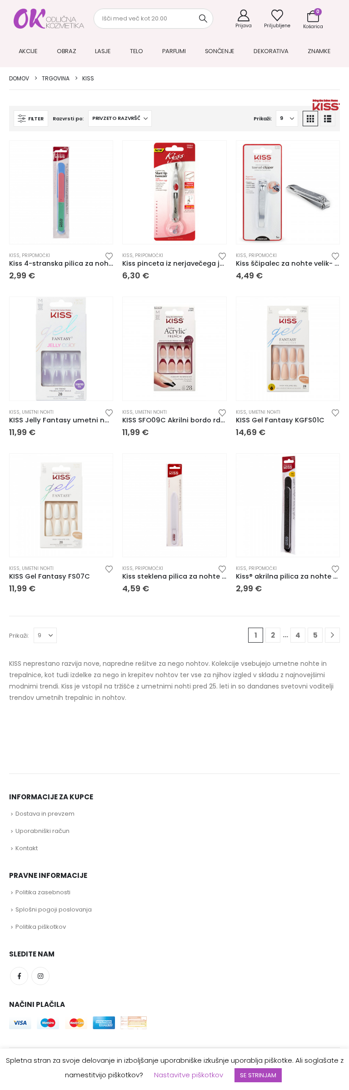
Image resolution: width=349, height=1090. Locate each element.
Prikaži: (262, 118)
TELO (136, 51)
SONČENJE (220, 51)
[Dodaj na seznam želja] (109, 255)
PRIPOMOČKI (36, 255)
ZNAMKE (319, 51)
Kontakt (26, 848)
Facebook (19, 976)
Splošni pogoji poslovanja (53, 909)
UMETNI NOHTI (38, 412)
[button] (31, 118)
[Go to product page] (61, 192)
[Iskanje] (203, 18)
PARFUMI (174, 51)
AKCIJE (28, 51)
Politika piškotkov (40, 926)
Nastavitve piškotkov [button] (188, 1075)
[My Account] (243, 19)
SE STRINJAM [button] (258, 1075)
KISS (14, 255)
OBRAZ (66, 51)
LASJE (103, 51)
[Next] (332, 635)
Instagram (40, 976)
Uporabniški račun (42, 831)
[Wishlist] (277, 19)
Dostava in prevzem (45, 813)
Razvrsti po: (68, 118)
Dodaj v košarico (98, 232)
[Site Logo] (49, 19)
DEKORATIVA (271, 51)
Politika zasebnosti (42, 892)
